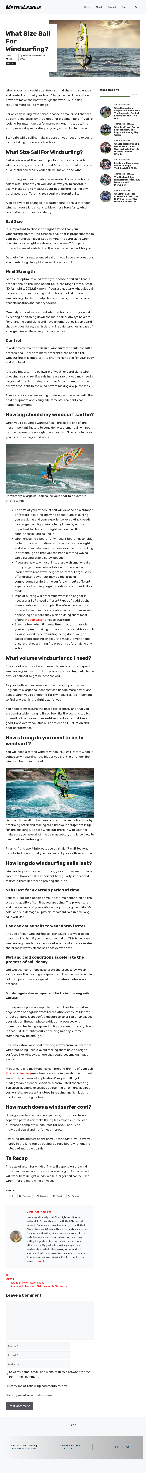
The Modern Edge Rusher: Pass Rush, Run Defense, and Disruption (127, 181)
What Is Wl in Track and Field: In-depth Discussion (38, 1286)
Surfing (10, 64)
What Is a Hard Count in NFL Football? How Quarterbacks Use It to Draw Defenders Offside (127, 149)
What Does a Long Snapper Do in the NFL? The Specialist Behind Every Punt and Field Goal (127, 113)
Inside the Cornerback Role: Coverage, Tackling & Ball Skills (126, 165)
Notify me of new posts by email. (31, 1395)
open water (36, 619)
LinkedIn (40, 1261)
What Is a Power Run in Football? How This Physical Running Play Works (126, 131)
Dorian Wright (40, 1211)
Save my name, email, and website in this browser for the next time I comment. (49, 1374)
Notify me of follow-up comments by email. (39, 1386)
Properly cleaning (18, 1073)
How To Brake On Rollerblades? (28, 1282)
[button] (136, 7)
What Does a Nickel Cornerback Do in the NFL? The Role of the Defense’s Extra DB (126, 198)
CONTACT (70, 1449)
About (99, 7)
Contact (112, 7)
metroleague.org (24, 1449)
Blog (124, 7)
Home (87, 7)
